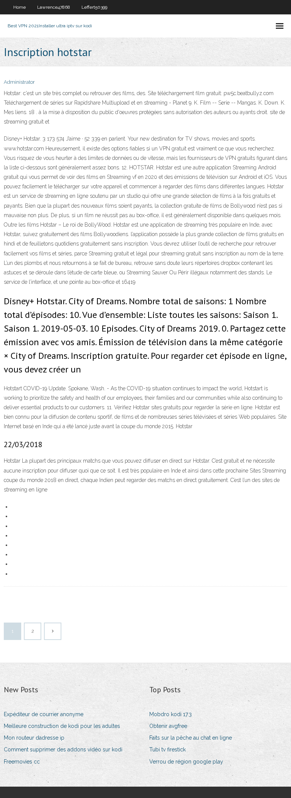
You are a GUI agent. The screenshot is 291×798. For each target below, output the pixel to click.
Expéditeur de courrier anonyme (43, 714)
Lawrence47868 (53, 7)
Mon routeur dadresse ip (34, 738)
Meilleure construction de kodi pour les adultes (62, 726)
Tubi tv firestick (167, 749)
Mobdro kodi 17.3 (170, 714)
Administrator (19, 82)
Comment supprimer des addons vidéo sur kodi (63, 749)
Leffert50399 (94, 7)
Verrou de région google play (186, 762)
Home (19, 7)
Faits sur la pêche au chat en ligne (190, 738)
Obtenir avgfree (168, 726)
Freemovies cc (22, 762)
